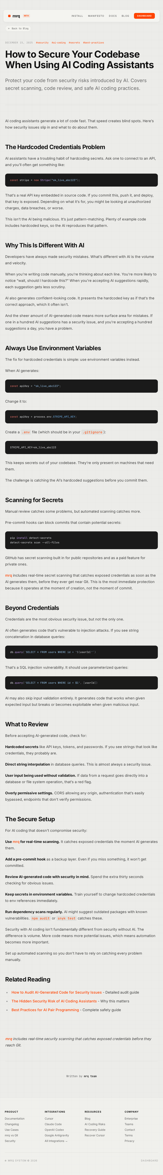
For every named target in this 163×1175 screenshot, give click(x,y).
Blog (125, 15)
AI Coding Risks (95, 1124)
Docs (113, 15)
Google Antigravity (57, 1135)
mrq (21, 16)
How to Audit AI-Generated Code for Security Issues (57, 992)
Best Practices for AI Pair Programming (45, 1010)
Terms (129, 1135)
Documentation (14, 1118)
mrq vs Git (11, 1135)
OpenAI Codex (54, 1129)
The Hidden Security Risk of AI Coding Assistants (54, 1001)
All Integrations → (56, 1141)
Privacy (129, 1141)
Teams (129, 1124)
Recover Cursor (95, 1135)
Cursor (49, 1118)
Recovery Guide (95, 1129)
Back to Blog (20, 28)
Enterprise (131, 1118)
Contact (130, 1129)
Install (77, 15)
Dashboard (144, 16)
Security (10, 1141)
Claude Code (53, 1124)
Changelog (12, 1124)
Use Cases (11, 1129)
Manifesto (96, 15)
